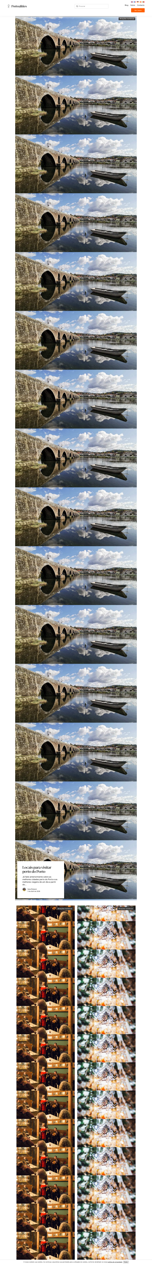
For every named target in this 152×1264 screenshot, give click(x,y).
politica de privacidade (115, 1262)
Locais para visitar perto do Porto (36, 869)
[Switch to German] (137, 2)
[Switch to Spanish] (140, 2)
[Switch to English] (132, 2)
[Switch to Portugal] (143, 2)
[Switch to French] (135, 2)
